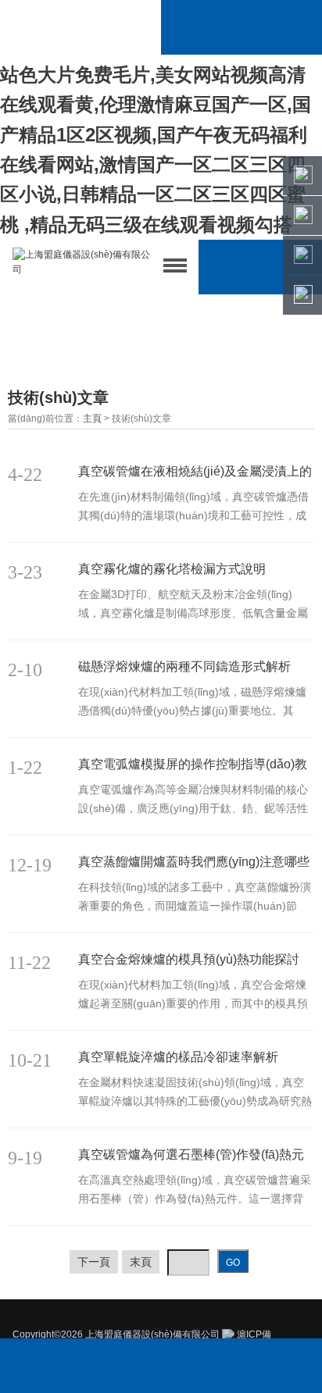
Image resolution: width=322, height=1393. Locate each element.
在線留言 (259, 1365)
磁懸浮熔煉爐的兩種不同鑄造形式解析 (184, 666)
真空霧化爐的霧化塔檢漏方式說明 (172, 568)
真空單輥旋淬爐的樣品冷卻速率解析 (178, 1056)
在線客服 (161, 1365)
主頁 (92, 418)
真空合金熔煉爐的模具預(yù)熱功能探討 (188, 959)
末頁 (141, 1262)
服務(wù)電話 (62, 1365)
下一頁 (93, 1262)
